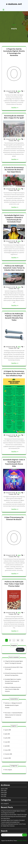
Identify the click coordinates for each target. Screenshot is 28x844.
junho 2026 (7, 738)
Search (24, 835)
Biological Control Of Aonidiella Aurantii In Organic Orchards (13, 705)
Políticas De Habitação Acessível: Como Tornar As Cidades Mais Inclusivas (14, 268)
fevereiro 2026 (8, 754)
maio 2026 (7, 742)
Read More (14, 107)
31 (18, 640)
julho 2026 (7, 734)
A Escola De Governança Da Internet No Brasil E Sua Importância (14, 169)
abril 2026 (7, 746)
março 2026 (7, 750)
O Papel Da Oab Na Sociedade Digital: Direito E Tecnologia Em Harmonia (14, 52)
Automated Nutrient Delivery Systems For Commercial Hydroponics (13, 715)
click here (7, 703)
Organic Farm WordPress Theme (14, 840)
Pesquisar (14, 645)
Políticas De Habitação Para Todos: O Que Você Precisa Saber (14, 583)
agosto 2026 (8, 730)
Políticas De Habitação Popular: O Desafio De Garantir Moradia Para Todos (14, 316)
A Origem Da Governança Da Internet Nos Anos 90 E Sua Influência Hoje (14, 373)
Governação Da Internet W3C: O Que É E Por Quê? (14, 117)
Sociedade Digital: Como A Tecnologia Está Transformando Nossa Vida (14, 462)
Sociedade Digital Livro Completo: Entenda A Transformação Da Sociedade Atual (14, 218)
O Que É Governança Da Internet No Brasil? (14, 518)
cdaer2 (19, 91)
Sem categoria (8, 769)
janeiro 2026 (8, 758)
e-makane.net (14, 3)
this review (7, 712)
